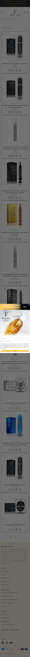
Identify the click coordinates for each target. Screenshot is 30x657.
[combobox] (2, 341)
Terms (4, 348)
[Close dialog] (29, 305)
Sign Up (15, 350)
